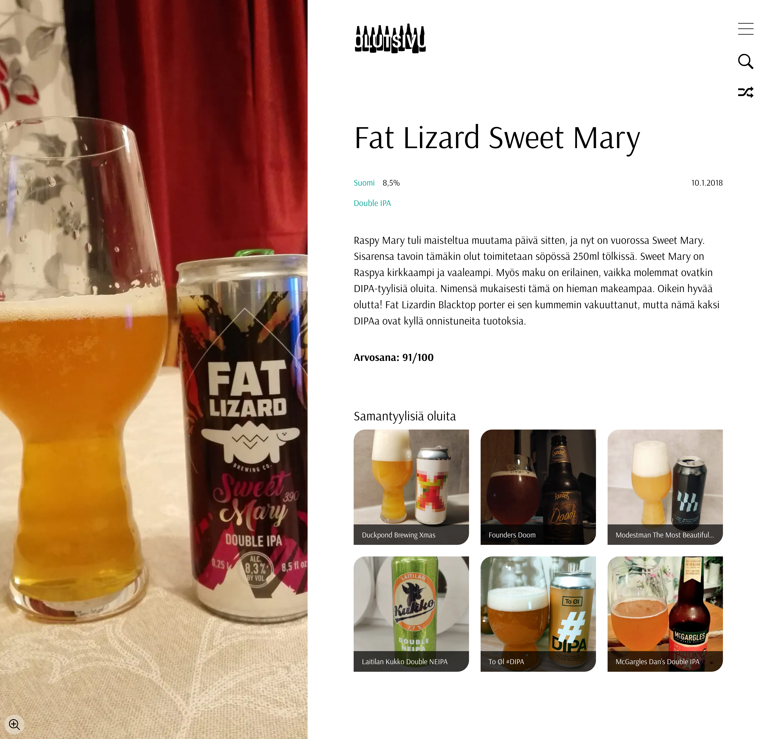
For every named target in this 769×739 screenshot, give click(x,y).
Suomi (364, 182)
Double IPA (372, 202)
